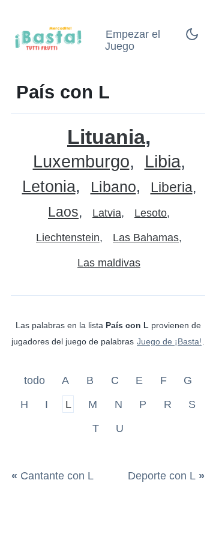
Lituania (106, 137)
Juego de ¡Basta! (169, 341)
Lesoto (150, 213)
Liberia (172, 187)
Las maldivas (108, 263)
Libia (163, 162)
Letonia (49, 187)
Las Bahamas (146, 238)
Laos (63, 212)
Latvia (106, 213)
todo (36, 380)
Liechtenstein (68, 238)
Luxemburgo (81, 162)
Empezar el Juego (132, 40)
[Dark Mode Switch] (192, 37)
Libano (113, 187)
